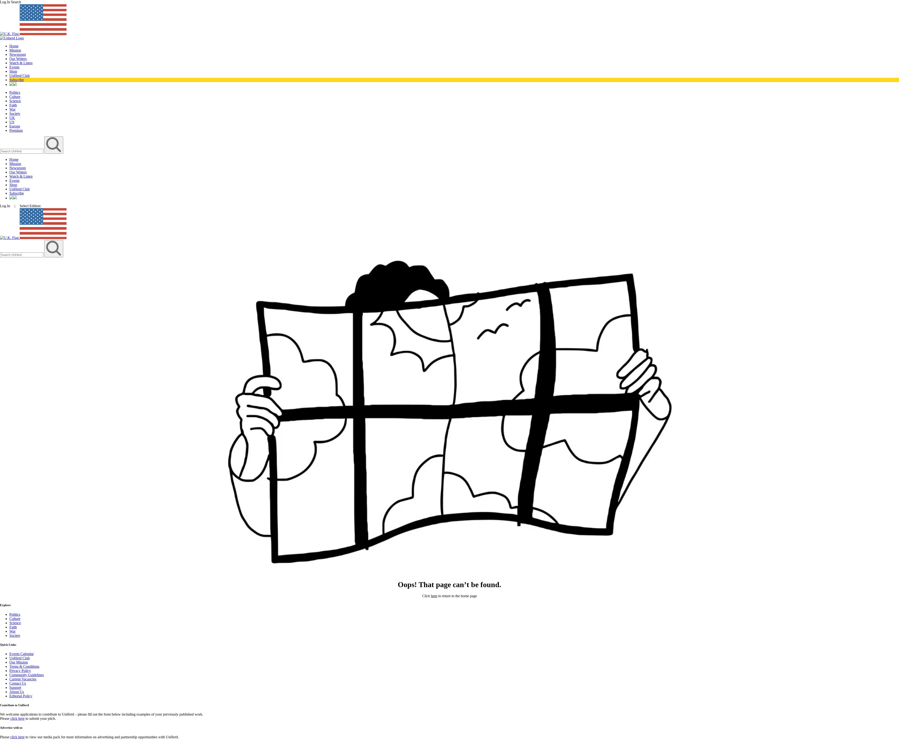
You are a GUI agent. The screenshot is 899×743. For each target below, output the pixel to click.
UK (12, 118)
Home (13, 46)
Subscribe (16, 80)
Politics (14, 92)
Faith (13, 105)
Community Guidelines (26, 675)
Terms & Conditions (24, 666)
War (12, 109)
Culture (14, 97)
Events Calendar (21, 654)
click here (17, 718)
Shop (13, 71)
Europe (14, 126)
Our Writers (18, 59)
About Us (16, 692)
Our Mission (18, 662)
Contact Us (17, 683)
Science (15, 101)
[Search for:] (22, 151)
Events (14, 67)
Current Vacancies (22, 679)
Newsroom (17, 54)
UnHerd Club (19, 76)
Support (15, 688)
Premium (16, 130)
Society (14, 114)
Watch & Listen (21, 63)
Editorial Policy (20, 696)
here (434, 596)
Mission (15, 50)
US (11, 122)
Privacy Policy (20, 671)
